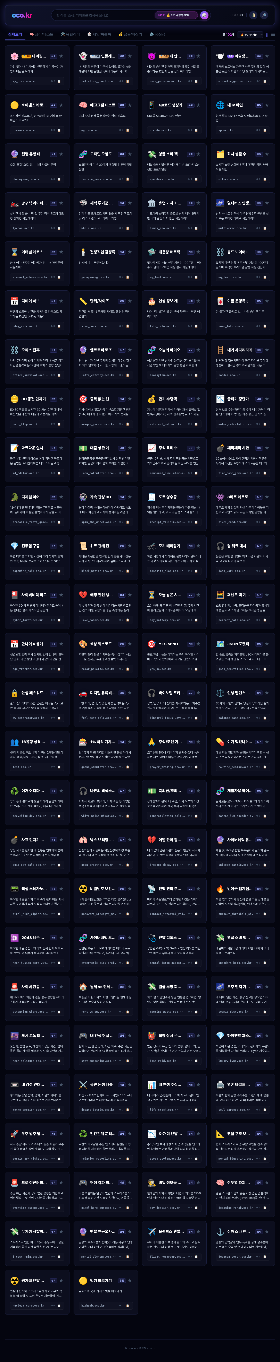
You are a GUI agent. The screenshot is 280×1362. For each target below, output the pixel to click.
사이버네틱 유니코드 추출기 (180, 15)
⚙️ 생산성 (157, 34)
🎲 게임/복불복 (99, 34)
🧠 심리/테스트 (41, 34)
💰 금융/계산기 (130, 34)
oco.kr (22, 15)
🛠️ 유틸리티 (70, 34)
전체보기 (15, 34)
